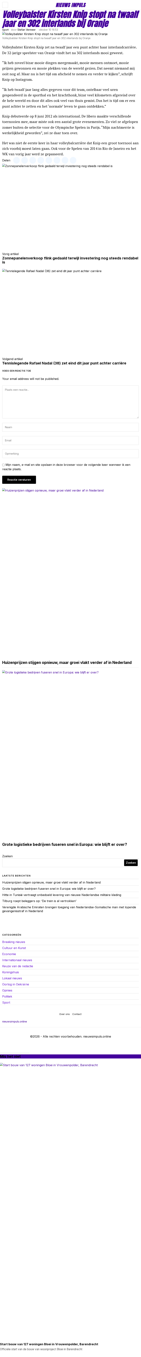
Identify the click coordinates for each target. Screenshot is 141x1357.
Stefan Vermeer (26, 29)
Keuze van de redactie (17, 966)
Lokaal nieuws (12, 978)
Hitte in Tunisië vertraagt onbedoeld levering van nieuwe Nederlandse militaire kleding (61, 895)
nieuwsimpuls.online (14, 1021)
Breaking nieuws (13, 942)
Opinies (7, 990)
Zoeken (7, 856)
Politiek (7, 996)
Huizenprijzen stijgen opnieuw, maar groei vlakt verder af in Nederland (67, 663)
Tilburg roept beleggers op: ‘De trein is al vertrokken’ (39, 901)
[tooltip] (16, 160)
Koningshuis (10, 972)
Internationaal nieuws (17, 960)
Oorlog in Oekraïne (15, 984)
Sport (5, 29)
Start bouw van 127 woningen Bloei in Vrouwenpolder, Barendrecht (49, 1344)
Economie (9, 954)
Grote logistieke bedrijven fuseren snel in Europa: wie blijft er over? (64, 845)
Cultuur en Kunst (14, 948)
